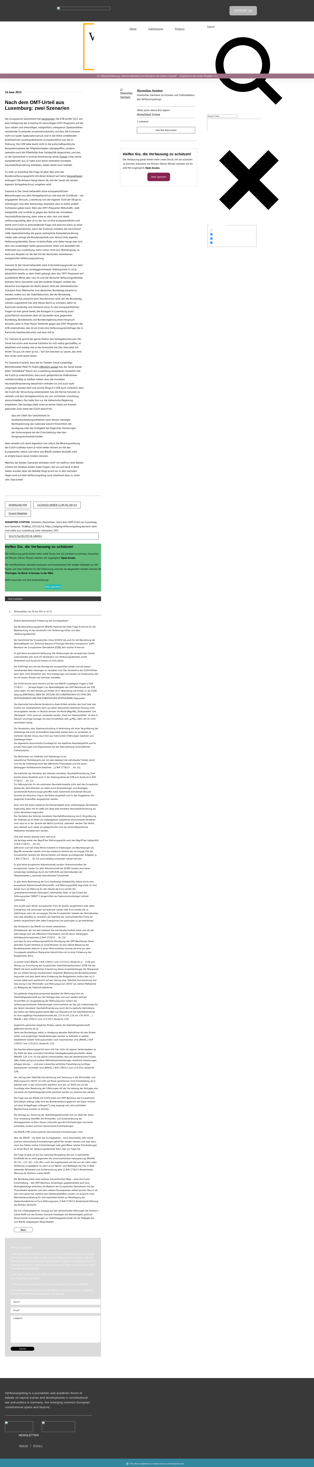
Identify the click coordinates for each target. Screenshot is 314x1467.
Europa (156, 114)
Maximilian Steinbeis (150, 90)
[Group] (83, 8)
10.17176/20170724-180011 (25, 536)
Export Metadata (18, 513)
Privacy (37, 1445)
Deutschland (144, 114)
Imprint (23, 1445)
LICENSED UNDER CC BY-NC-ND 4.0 (57, 504)
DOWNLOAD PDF (18, 504)
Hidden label (221, 230)
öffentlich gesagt (48, 366)
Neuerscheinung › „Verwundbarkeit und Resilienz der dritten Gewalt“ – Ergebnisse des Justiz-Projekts (157, 75)
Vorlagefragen (74, 176)
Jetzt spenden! (53, 586)
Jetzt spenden (158, 176)
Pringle (63, 156)
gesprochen (47, 118)
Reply (23, 1229)
